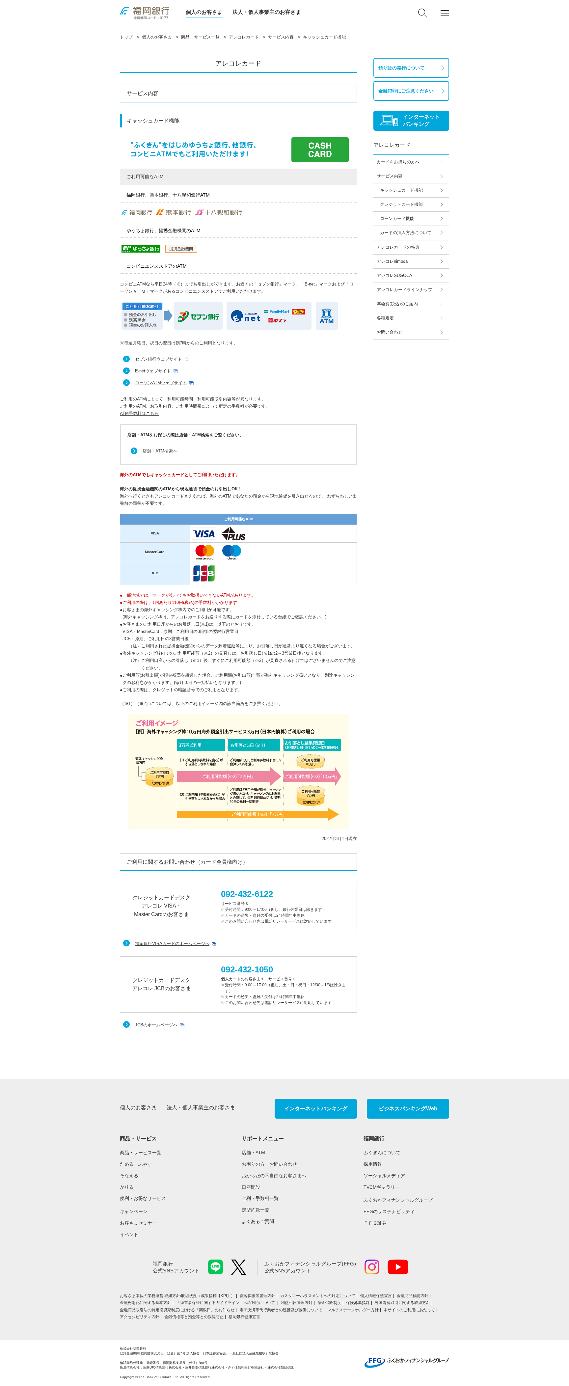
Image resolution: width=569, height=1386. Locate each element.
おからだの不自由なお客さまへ (274, 1175)
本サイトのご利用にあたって (409, 1310)
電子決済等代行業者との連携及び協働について (280, 1310)
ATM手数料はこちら (139, 413)
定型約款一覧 (255, 1209)
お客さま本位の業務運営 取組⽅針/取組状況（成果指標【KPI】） (177, 1295)
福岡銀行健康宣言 (244, 1317)
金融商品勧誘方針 (412, 1295)
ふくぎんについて (382, 1152)
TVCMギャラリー (382, 1187)
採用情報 (373, 1164)
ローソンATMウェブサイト (161, 382)
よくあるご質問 (258, 1221)
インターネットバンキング (315, 1108)
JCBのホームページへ (156, 1024)
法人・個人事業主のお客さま (266, 12)
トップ (126, 37)
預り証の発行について (401, 67)
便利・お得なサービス (143, 1198)
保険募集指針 (358, 1302)
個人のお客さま (204, 12)
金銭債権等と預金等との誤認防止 (194, 1317)
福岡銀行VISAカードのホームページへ (172, 943)
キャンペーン (134, 1211)
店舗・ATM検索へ (160, 450)
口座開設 (251, 1187)
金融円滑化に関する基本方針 (145, 1302)
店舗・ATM (253, 1152)
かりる (127, 1187)
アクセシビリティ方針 (139, 1317)
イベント (129, 1234)
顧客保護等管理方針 (257, 1295)
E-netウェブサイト (153, 370)
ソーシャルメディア (384, 1175)
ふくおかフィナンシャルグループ (398, 1200)
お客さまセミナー (138, 1223)
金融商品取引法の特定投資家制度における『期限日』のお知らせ (177, 1310)
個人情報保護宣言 (376, 1295)
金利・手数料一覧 (260, 1198)
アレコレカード (244, 37)
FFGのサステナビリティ (389, 1211)
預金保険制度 (329, 1302)
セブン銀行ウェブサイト (158, 359)
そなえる (129, 1175)
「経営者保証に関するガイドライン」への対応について (226, 1302)
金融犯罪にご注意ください (406, 91)
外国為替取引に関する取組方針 (402, 1302)
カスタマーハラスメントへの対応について (317, 1295)
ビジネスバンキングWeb (408, 1108)
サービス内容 (281, 37)
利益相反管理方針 (296, 1302)
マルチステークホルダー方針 (353, 1310)
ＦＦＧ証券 (375, 1223)
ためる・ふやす (136, 1164)
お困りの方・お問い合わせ (269, 1164)
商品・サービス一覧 (200, 37)
